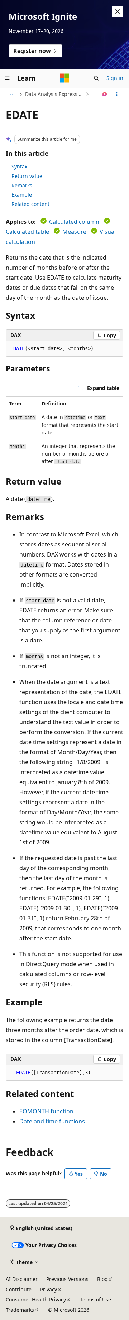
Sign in (114, 77)
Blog (102, 1279)
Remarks (21, 185)
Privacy (48, 1289)
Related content (30, 204)
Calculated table (27, 232)
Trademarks (20, 1309)
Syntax (19, 166)
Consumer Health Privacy (36, 1299)
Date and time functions (52, 1121)
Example (21, 194)
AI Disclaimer (22, 1279)
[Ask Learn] (105, 94)
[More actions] (117, 94)
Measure (74, 232)
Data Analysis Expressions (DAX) (54, 94)
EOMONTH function (46, 1111)
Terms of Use (95, 1299)
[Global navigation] (7, 78)
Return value (26, 176)
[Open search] (96, 78)
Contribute (19, 1289)
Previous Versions (67, 1279)
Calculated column (74, 222)
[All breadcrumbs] (12, 94)
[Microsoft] (64, 78)
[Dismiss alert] (117, 11)
